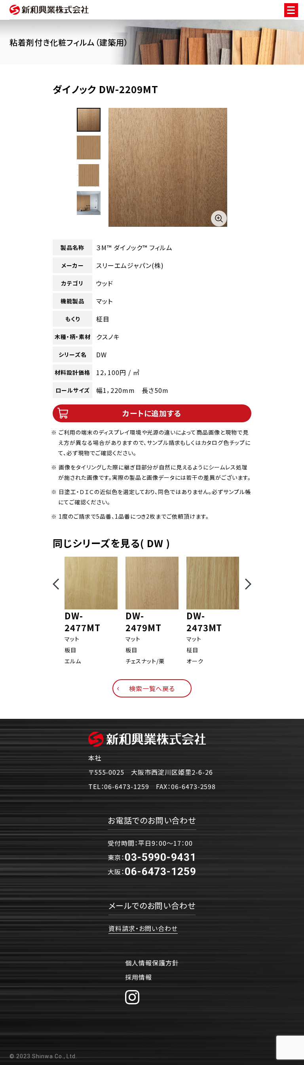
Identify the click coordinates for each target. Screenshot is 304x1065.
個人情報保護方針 (152, 962)
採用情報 (138, 977)
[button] (56, 584)
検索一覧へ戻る (152, 688)
